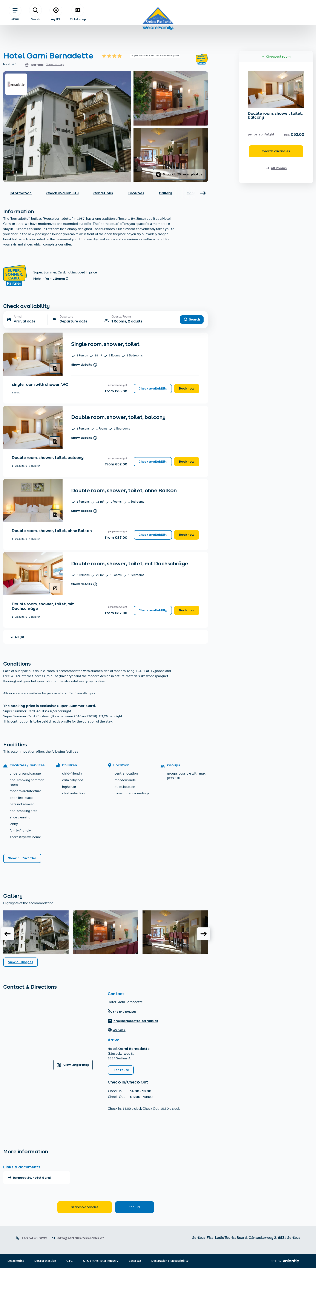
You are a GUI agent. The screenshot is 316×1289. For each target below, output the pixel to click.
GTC (69, 1261)
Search (35, 19)
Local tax (135, 1261)
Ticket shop (78, 19)
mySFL (56, 19)
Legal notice (16, 1261)
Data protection (45, 1261)
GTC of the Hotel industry (100, 1261)
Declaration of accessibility (170, 1261)
